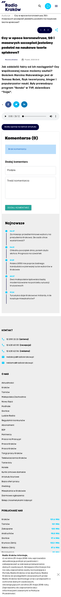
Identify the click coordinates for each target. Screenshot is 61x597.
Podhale (6, 406)
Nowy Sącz (7, 402)
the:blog (6, 486)
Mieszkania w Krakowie (14, 491)
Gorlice (5, 411)
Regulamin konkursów (13, 420)
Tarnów (6, 392)
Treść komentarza (18, 181)
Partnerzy (7, 435)
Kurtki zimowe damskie (14, 472)
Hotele (5, 467)
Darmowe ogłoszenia (13, 496)
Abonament (8, 425)
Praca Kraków (9, 444)
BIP (3, 430)
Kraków (5, 388)
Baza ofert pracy (10, 482)
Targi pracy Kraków (12, 453)
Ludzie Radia (8, 416)
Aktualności (8, 383)
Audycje (6, 16)
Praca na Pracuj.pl (11, 439)
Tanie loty (7, 463)
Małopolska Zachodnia (14, 397)
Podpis (11, 170)
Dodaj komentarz (18, 207)
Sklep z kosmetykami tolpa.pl (17, 500)
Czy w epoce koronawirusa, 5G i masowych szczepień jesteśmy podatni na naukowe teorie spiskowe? (29, 19)
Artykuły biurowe (10, 477)
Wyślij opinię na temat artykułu (20, 127)
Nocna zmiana (11, 60)
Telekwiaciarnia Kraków (14, 458)
